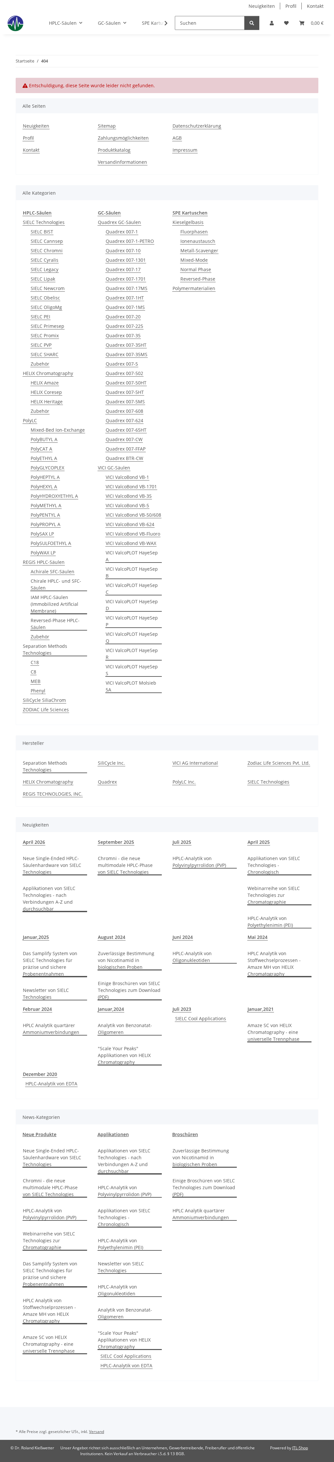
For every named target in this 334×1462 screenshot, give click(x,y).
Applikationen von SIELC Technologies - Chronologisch (274, 865)
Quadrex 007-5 (122, 364)
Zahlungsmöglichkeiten (123, 138)
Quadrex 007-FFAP (125, 449)
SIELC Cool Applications (200, 1018)
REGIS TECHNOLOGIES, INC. (53, 794)
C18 (35, 662)
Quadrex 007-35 (123, 335)
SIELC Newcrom (48, 288)
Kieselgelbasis (188, 222)
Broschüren (185, 1134)
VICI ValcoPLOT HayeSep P (132, 621)
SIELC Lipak (43, 279)
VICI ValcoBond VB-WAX (131, 543)
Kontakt (315, 6)
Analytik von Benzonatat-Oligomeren (125, 1028)
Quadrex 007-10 (123, 250)
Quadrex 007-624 (124, 420)
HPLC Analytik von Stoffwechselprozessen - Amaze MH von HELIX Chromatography (274, 963)
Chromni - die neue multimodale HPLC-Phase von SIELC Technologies (125, 865)
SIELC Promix (45, 335)
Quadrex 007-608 (124, 411)
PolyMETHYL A (46, 505)
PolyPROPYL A (45, 524)
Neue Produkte (39, 1134)
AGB (177, 138)
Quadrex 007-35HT (126, 345)
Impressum (185, 150)
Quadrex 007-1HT (125, 298)
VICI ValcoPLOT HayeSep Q (132, 637)
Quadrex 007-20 (123, 316)
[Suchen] (251, 23)
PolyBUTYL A (44, 439)
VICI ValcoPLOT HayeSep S (132, 669)
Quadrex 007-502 (124, 373)
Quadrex (107, 782)
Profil (290, 6)
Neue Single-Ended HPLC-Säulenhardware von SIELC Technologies (52, 865)
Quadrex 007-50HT (126, 383)
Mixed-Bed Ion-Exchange (58, 430)
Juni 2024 (183, 937)
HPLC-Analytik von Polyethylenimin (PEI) (270, 921)
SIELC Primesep (47, 326)
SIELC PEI (40, 316)
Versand (96, 1431)
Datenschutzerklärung (197, 126)
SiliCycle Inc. (111, 763)
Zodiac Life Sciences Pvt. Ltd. (279, 763)
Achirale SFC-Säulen (52, 571)
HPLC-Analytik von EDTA (51, 1083)
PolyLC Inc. (184, 782)
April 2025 (259, 842)
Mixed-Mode (194, 260)
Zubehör (40, 364)
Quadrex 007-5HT (125, 392)
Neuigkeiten (262, 6)
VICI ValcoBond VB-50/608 (133, 515)
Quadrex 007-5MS (125, 401)
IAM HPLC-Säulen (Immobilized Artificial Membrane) (54, 604)
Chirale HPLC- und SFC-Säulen (56, 584)
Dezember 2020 (40, 1074)
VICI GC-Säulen (114, 468)
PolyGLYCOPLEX (47, 468)
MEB (35, 681)
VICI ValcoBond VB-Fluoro (133, 534)
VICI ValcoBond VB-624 (130, 524)
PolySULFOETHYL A (51, 543)
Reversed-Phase (197, 279)
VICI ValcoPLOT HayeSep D (132, 604)
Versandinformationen (122, 162)
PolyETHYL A (44, 458)
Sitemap (107, 126)
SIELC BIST (42, 232)
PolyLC (30, 420)
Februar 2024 (37, 1009)
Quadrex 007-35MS (126, 354)
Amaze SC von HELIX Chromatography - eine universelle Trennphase (273, 1032)
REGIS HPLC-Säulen (44, 562)
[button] (272, 23)
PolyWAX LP (43, 553)
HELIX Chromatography (48, 373)
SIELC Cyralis (44, 260)
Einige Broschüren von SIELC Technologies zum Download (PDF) (129, 990)
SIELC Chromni (47, 250)
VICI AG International (195, 763)
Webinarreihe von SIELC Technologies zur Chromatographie (274, 895)
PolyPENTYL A (45, 515)
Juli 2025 (182, 842)
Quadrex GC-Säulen (119, 222)
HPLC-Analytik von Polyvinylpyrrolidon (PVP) (199, 861)
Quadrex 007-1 (122, 232)
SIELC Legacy (44, 269)
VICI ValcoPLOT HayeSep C (132, 588)
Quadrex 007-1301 (126, 260)
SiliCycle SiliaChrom (44, 700)
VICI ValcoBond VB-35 (129, 496)
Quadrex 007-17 (123, 269)
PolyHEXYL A (44, 486)
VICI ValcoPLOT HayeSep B (132, 572)
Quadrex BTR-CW (124, 458)
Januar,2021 (261, 1009)
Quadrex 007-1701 (126, 279)
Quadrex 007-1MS (125, 307)
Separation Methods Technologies (45, 649)
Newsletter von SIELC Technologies (46, 993)
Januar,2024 (111, 1009)
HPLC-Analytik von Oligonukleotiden (192, 956)
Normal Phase (195, 269)
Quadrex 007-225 (124, 326)
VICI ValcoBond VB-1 (127, 477)
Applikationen (113, 1134)
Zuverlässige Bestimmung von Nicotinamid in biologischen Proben (126, 960)
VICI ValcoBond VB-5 (127, 505)
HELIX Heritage (47, 401)
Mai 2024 (257, 937)
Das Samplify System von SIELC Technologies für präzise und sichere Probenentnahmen (50, 963)
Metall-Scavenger (199, 250)
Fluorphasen (194, 232)
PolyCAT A (41, 449)
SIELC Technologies (44, 222)
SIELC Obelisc (45, 298)
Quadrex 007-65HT (126, 430)
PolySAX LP (42, 534)
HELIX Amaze (45, 383)
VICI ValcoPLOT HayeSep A (132, 556)
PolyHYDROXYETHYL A (54, 496)
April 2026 (34, 842)
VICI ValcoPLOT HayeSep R (132, 653)
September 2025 (116, 842)
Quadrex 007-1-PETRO (130, 241)
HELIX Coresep (46, 392)
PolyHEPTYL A (45, 477)
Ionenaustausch (197, 241)
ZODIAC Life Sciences (46, 709)
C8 (33, 672)
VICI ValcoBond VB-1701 (131, 486)
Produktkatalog (114, 150)
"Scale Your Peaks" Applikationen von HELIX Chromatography (124, 1055)
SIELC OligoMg (46, 307)
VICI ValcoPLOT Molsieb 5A (131, 686)
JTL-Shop (300, 1448)
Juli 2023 (182, 1009)
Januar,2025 (36, 937)
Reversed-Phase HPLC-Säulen (55, 623)
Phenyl (38, 691)
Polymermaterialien (194, 288)
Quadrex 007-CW (124, 439)
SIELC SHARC (44, 354)
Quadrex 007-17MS (126, 288)
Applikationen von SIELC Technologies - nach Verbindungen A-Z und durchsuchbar (49, 898)
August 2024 (111, 937)
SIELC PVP (41, 345)
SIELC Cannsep (47, 241)
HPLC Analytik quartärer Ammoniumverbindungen (51, 1028)
